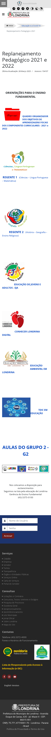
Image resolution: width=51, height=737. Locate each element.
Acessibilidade (29, 3)
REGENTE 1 (10, 177)
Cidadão (7, 558)
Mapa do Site (9, 624)
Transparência (10, 571)
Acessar (8, 535)
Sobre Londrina (10, 621)
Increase (14, 8)
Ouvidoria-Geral (10, 605)
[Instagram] (9, 677)
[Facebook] (4, 677)
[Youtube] (15, 677)
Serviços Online (10, 577)
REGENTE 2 (13, 232)
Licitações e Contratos (13, 596)
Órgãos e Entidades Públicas (16, 574)
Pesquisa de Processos (14, 602)
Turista (6, 568)
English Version (11, 685)
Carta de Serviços (11, 580)
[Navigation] (3, 14)
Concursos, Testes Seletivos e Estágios (21, 599)
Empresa (7, 561)
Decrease (18, 8)
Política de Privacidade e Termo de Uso (25, 729)
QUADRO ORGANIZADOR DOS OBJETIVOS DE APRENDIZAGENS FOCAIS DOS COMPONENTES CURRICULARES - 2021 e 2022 (25, 122)
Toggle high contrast (32, 8)
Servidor (7, 565)
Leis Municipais (10, 615)
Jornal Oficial (9, 618)
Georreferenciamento (13, 612)
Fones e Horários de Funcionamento (20, 640)
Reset (23, 8)
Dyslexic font (27, 8)
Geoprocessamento (12, 609)
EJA (16, 287)
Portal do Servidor (11, 583)
